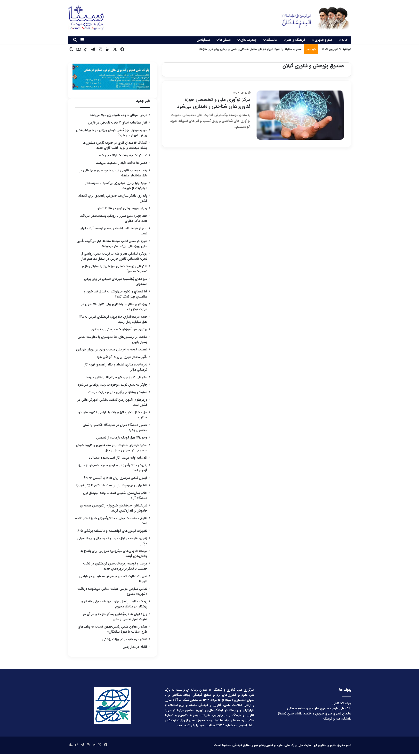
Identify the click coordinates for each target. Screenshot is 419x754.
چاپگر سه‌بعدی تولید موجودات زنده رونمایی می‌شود (112, 384)
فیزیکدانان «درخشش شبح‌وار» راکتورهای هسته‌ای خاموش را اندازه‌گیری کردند (113, 508)
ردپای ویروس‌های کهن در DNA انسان (122, 208)
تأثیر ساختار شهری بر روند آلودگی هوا (122, 357)
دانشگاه (271, 39)
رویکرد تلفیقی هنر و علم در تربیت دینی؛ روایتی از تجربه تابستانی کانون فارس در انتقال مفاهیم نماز (114, 256)
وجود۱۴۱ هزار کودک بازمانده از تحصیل (121, 437)
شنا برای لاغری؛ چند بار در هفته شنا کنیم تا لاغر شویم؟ (111, 485)
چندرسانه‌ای (248, 39)
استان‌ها (225, 39)
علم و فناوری (323, 39)
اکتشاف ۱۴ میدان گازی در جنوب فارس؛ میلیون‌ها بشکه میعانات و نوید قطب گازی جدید (115, 145)
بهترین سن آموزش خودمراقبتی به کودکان (119, 329)
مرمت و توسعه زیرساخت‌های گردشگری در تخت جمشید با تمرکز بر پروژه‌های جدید (115, 566)
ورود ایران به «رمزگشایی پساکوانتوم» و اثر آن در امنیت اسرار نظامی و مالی (115, 617)
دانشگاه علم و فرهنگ (337, 718)
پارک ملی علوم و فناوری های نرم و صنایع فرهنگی (319, 708)
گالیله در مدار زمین (135, 646)
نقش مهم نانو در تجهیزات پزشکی (124, 639)
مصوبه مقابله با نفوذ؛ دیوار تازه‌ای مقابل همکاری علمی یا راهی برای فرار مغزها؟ (250, 49)
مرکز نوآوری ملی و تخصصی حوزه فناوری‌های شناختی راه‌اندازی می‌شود (213, 103)
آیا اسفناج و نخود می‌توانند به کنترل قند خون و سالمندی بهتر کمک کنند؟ (115, 294)
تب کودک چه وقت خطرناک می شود (122, 155)
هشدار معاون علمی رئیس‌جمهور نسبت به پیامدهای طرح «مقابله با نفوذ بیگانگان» (112, 629)
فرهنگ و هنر (296, 39)
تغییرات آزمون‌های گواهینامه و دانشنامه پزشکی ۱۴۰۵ (112, 530)
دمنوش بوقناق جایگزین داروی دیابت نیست (117, 392)
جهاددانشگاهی (341, 703)
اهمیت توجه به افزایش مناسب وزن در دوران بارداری (111, 349)
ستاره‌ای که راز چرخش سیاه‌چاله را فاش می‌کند (116, 377)
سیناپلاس (203, 39)
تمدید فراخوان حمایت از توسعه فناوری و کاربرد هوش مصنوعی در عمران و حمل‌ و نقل (111, 448)
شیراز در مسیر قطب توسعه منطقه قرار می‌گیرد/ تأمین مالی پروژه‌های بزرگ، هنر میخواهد (112, 244)
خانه (345, 39)
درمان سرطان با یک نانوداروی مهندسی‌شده (118, 115)
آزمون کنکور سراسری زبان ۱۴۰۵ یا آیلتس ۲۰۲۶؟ (115, 478)
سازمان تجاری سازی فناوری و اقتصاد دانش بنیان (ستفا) (314, 713)
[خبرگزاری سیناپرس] (312, 18)
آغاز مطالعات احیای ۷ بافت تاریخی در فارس (117, 122)
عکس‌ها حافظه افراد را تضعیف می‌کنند (121, 163)
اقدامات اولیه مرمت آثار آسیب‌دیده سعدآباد (118, 457)
